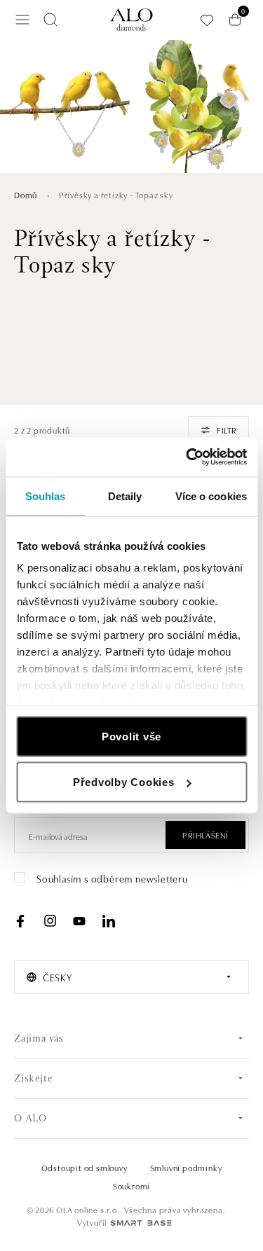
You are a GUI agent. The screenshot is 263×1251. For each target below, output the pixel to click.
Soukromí (131, 1185)
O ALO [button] (30, 1119)
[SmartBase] (141, 1223)
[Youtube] (79, 921)
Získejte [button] (33, 1079)
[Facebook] (20, 921)
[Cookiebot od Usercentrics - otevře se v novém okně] (187, 457)
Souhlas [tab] (45, 496)
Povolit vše (131, 736)
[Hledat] (50, 20)
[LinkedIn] (108, 921)
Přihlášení (205, 835)
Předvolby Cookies (124, 782)
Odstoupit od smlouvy (84, 1167)
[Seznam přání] (207, 20)
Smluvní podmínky (186, 1167)
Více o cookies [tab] (211, 496)
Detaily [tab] (125, 496)
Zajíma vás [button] (39, 1039)
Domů (25, 194)
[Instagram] (49, 921)
